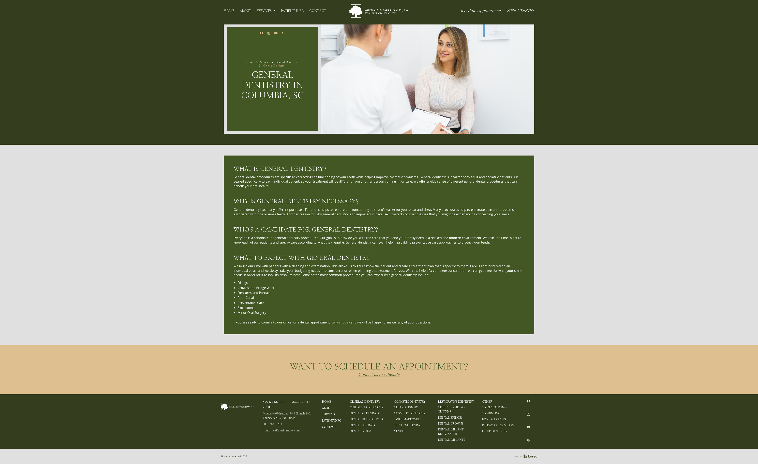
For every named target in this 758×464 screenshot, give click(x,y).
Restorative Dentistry (456, 401)
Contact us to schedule (378, 374)
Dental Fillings (362, 425)
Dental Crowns (450, 423)
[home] (379, 11)
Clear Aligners (406, 407)
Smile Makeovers (407, 419)
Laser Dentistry (495, 431)
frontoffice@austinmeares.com (281, 430)
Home (250, 62)
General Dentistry (286, 62)
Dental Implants (451, 440)
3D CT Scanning (494, 407)
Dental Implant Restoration (450, 432)
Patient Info (331, 420)
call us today (340, 322)
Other (487, 401)
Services (264, 62)
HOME (326, 401)
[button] (266, 10)
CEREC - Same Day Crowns (451, 409)
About (327, 408)
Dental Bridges (450, 417)
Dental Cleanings (364, 413)
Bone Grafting (494, 419)
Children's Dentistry (366, 407)
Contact (329, 427)
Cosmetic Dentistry (409, 401)
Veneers (400, 431)
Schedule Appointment (480, 11)
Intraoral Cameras (498, 425)
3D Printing (491, 413)
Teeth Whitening (407, 425)
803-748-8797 (520, 11)
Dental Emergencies (366, 419)
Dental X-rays (361, 431)
